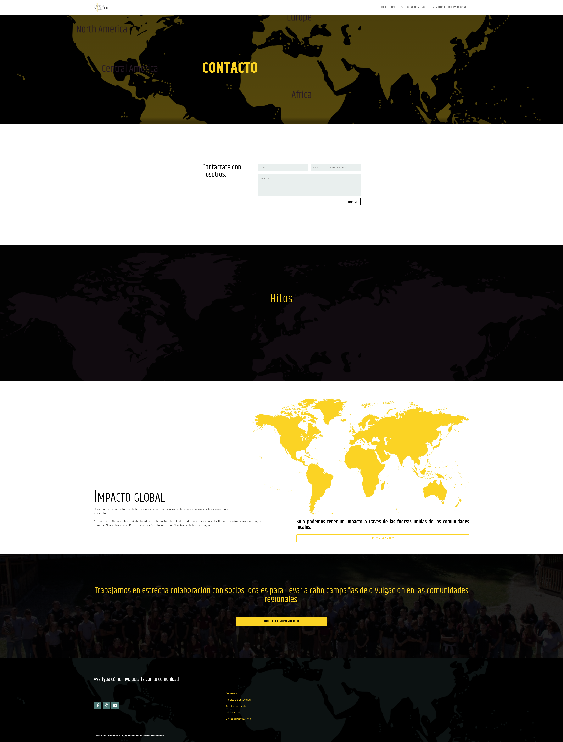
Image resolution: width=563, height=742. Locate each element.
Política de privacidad (238, 699)
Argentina (438, 7)
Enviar (352, 201)
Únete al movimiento (383, 538)
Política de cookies (236, 706)
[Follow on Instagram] (106, 705)
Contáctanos (233, 712)
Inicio (384, 7)
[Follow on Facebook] (97, 705)
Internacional (457, 7)
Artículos (397, 7)
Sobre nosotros (416, 7)
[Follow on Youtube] (115, 705)
